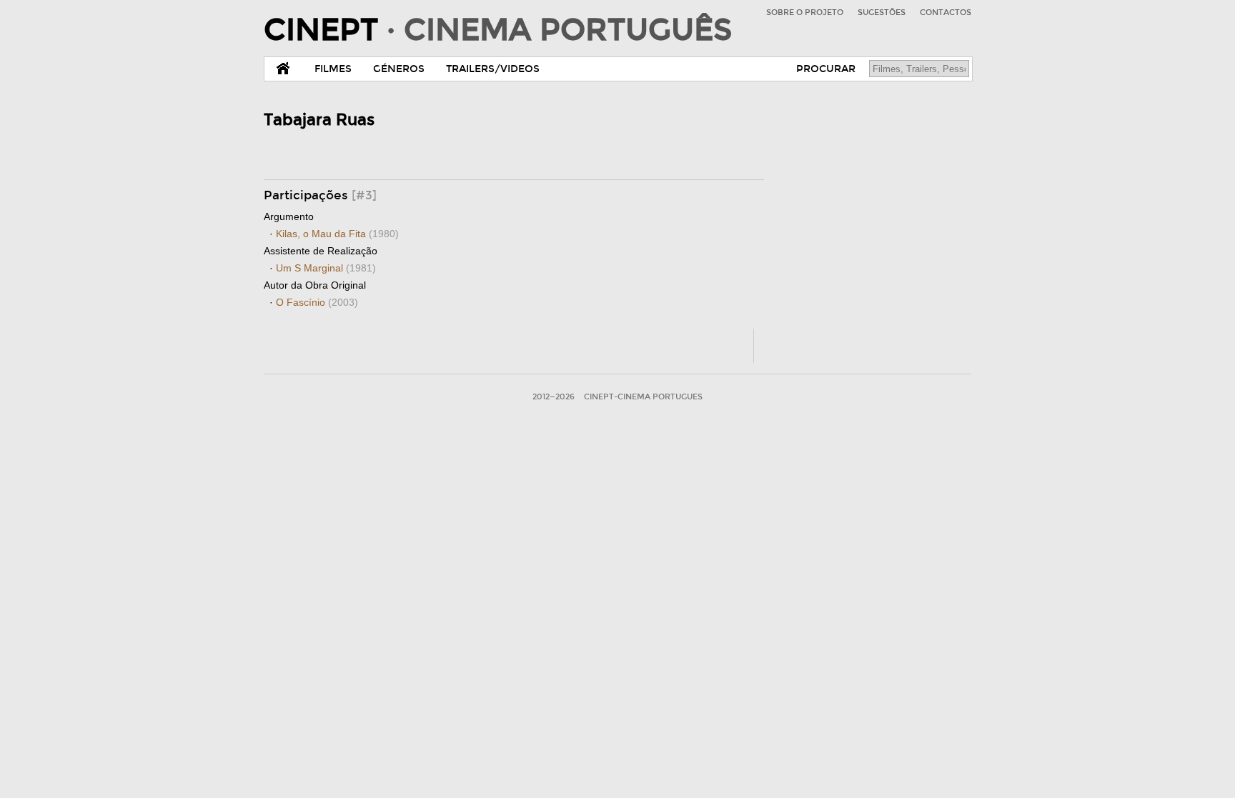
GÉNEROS (399, 69)
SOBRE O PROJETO (804, 12)
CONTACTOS (945, 12)
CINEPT (498, 30)
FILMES (333, 69)
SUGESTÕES (882, 12)
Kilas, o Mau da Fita (337, 233)
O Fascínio (317, 302)
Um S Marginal (326, 268)
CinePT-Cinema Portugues (643, 397)
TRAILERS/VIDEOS (493, 69)
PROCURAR (825, 69)
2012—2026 (553, 397)
